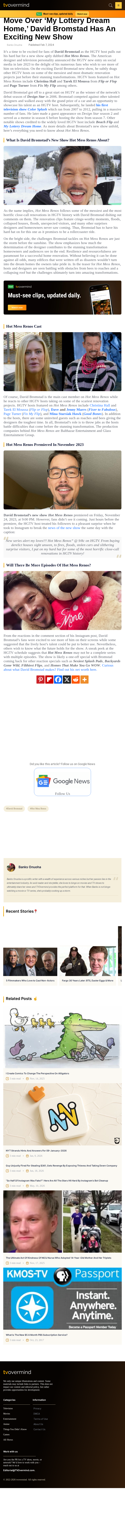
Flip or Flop (98, 439)
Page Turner (79, 443)
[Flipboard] (49, 722)
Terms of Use (41, 1465)
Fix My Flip (101, 443)
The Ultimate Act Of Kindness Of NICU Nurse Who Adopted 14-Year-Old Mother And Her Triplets (58, 1300)
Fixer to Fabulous (50, 443)
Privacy (37, 1454)
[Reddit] (76, 722)
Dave (114, 439)
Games (7, 1480)
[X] (67, 722)
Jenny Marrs (22, 443)
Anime (6, 1470)
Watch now (82, 14)
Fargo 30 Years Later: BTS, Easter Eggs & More (87, 1023)
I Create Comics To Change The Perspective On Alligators (37, 1116)
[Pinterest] (40, 722)
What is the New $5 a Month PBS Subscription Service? (37, 1377)
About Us (38, 1470)
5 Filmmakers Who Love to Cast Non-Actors (30, 1023)
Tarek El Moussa (72, 439)
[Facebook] (58, 722)
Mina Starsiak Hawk (21, 447)
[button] (118, 6)
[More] (84, 722)
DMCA (37, 1459)
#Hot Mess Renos (42, 851)
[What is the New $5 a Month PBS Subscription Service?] (62, 1342)
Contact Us (39, 1475)
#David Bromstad (15, 851)
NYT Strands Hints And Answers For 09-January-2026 (36, 1193)
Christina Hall (39, 439)
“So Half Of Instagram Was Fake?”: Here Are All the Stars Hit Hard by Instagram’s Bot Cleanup (57, 1223)
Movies (7, 1459)
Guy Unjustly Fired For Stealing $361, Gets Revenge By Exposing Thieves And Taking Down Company (61, 1208)
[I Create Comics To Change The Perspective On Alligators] (62, 1080)
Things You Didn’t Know (15, 1475)
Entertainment (10, 1464)
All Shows (8, 1485)
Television (8, 1454)
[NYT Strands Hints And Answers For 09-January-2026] (62, 1157)
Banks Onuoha (14, 45)
